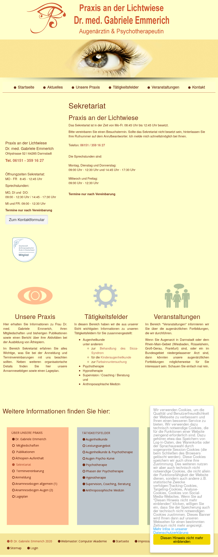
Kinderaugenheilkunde (116, 357)
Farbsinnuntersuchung (111, 361)
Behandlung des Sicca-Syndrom (114, 350)
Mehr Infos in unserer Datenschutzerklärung (170, 530)
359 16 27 (97, 145)
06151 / (85, 145)
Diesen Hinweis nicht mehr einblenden (182, 539)
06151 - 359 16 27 (28, 160)
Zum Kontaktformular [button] (26, 219)
